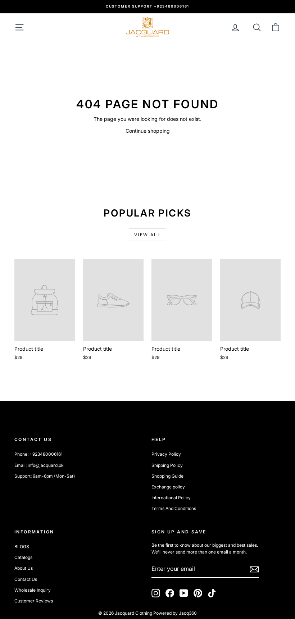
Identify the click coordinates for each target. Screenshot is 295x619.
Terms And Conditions (173, 508)
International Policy (171, 497)
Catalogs (23, 557)
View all (147, 234)
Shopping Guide (167, 476)
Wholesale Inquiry (32, 590)
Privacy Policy (166, 454)
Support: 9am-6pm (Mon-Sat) (44, 476)
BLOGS (21, 546)
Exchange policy (168, 487)
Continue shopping (148, 131)
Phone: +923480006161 (38, 454)
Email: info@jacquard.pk (39, 465)
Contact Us (25, 579)
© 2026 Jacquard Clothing (125, 613)
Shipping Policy (167, 465)
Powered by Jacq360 (175, 613)
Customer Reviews (33, 601)
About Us (23, 568)
